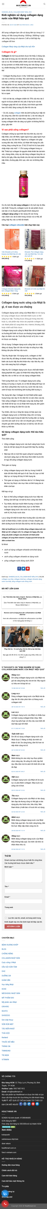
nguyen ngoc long (26, 25)
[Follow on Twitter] (29, 1104)
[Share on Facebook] (19, 569)
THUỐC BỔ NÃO (8, 1042)
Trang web (9, 907)
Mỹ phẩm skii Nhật (9, 1002)
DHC (30, 12)
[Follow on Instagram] (25, 1104)
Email (7, 897)
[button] (7, 256)
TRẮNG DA (6, 1046)
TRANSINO (6, 1051)
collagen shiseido (17, 225)
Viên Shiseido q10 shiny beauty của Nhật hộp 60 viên (11, 253)
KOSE (4, 989)
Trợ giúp (5, 1186)
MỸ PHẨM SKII (8, 998)
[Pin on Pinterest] (28, 569)
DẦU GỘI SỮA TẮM (9, 967)
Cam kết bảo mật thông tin (13, 1181)
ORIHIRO (5, 1006)
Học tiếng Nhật (7, 984)
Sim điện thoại (7, 1020)
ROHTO (5, 1011)
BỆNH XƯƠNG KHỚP (10, 945)
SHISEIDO (5, 12)
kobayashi (6, 1135)
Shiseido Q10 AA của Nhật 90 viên (35, 290)
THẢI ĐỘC (6, 1033)
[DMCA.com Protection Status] (9, 1127)
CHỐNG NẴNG (7, 954)
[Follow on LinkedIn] (37, 1104)
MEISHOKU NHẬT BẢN (11, 993)
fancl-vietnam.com (9, 1152)
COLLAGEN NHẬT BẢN (20, 12)
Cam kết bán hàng (9, 1176)
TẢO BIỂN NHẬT (8, 1029)
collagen (17, 113)
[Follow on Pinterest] (33, 1104)
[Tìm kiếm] (44, 4)
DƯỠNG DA (6, 976)
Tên (7, 887)
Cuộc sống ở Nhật (9, 962)
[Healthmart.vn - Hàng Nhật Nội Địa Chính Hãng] (23, 4)
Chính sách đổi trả (9, 1170)
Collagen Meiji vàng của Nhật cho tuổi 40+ (18, 47)
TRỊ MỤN (5, 1055)
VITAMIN (5, 1059)
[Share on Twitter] (23, 569)
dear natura (6, 1143)
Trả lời (42, 688)
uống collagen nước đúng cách (22, 581)
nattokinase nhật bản (10, 1139)
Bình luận (9, 867)
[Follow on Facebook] (21, 1104)
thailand (5, 1037)
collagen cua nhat (7, 579)
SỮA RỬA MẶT (7, 1024)
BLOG (11, 12)
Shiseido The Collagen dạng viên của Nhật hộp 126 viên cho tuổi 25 (34, 254)
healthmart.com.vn (9, 1148)
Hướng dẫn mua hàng (11, 1165)
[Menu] (3, 4)
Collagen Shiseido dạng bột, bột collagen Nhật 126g (11, 290)
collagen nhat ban (20, 579)
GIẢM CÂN (6, 980)
